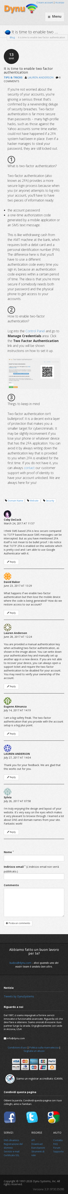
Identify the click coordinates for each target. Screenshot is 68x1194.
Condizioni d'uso (17, 1047)
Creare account (44, 2)
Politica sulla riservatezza (44, 1047)
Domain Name (15, 500)
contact (29, 467)
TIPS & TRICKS (13, 77)
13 (11, 56)
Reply (12, 561)
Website (34, 500)
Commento (11, 885)
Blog (12, 37)
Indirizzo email (14, 866)
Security (50, 500)
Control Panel (35, 331)
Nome (8, 852)
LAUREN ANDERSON (40, 77)
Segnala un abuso (34, 1051)
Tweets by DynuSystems (19, 996)
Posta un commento (19, 923)
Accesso (59, 2)
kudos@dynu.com (20, 963)
